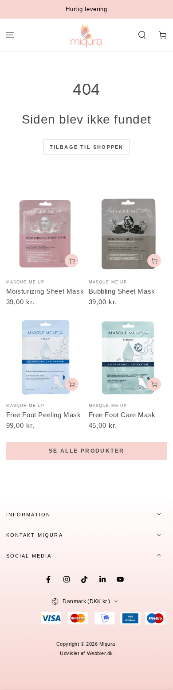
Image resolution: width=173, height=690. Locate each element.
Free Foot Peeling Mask (43, 415)
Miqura (107, 644)
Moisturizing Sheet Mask (45, 291)
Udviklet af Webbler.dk (86, 653)
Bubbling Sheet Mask (122, 291)
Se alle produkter (87, 451)
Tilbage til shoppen (87, 147)
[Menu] (10, 35)
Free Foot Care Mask (122, 415)
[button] (141, 35)
